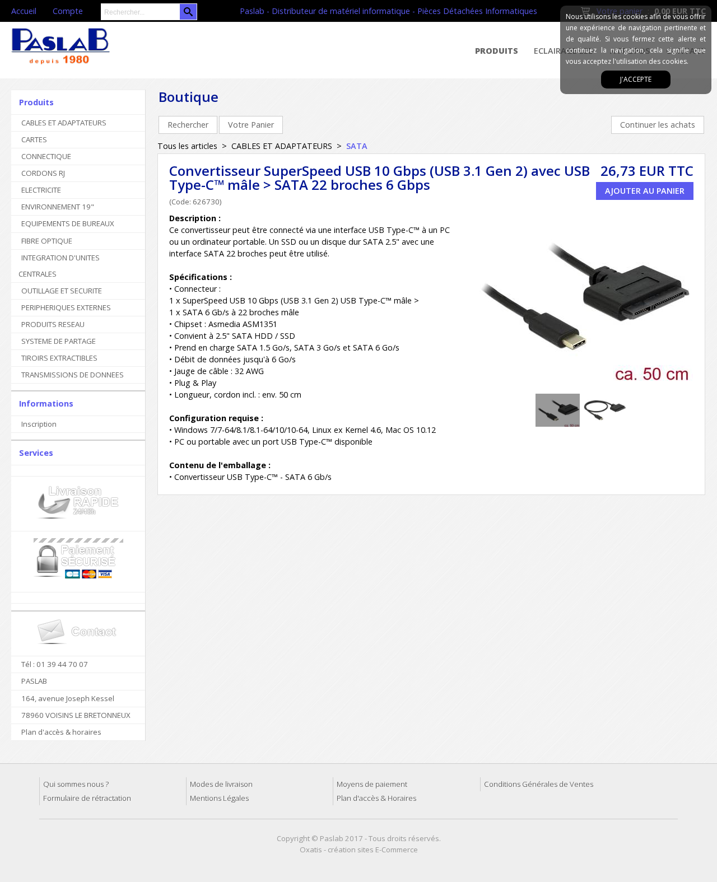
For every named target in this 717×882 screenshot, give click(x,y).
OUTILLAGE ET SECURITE (61, 291)
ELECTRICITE (41, 190)
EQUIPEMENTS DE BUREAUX (67, 223)
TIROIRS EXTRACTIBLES (59, 358)
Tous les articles (187, 146)
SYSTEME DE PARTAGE (58, 341)
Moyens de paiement (372, 784)
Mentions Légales (219, 798)
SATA (356, 146)
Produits (496, 50)
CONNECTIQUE (46, 156)
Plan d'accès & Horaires (376, 798)
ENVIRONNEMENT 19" (57, 207)
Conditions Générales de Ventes (538, 784)
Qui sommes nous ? (76, 784)
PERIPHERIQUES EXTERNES (66, 307)
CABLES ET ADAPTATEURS (63, 123)
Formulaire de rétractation (87, 798)
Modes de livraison (221, 784)
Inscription (39, 424)
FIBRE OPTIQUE (46, 241)
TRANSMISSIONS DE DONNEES (72, 375)
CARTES (34, 139)
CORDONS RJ (43, 173)
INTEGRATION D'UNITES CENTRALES (59, 266)
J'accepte (635, 79)
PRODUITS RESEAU (53, 324)
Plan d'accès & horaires (61, 732)
